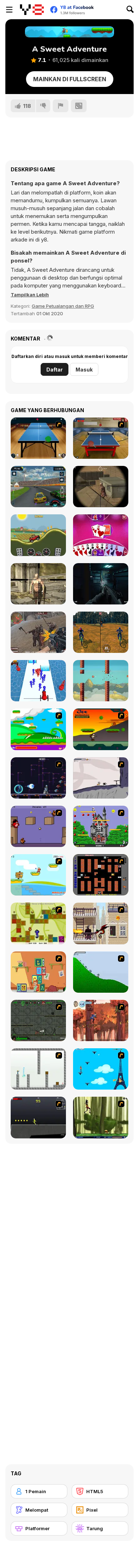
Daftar (54, 370)
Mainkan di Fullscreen (69, 79)
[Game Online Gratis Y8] (32, 9)
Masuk (84, 370)
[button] (30, 294)
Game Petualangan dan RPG (63, 306)
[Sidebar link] (9, 9)
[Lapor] (60, 105)
